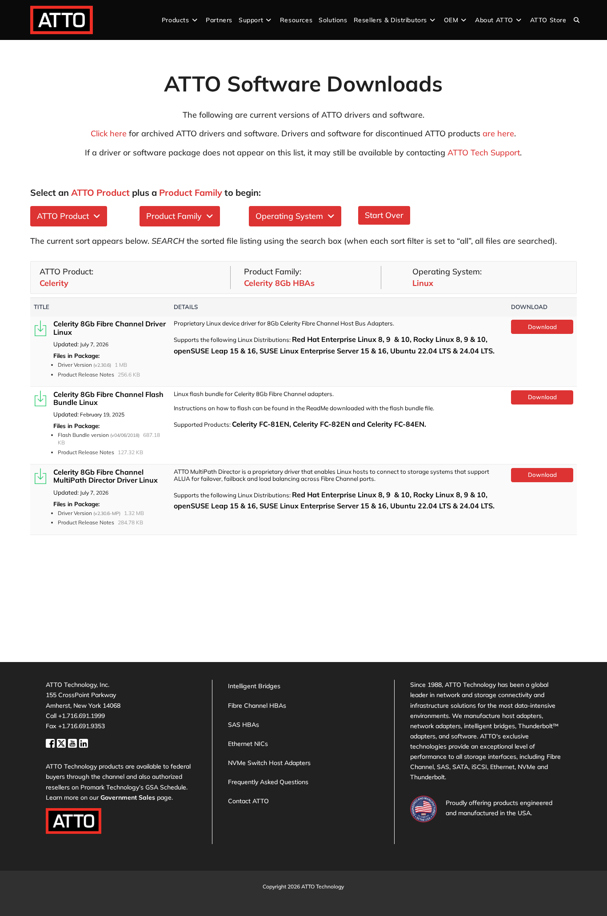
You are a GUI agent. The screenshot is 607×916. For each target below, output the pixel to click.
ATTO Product (65, 216)
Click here (109, 133)
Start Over (384, 215)
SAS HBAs (243, 725)
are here (498, 133)
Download (542, 326)
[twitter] (62, 742)
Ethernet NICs (248, 744)
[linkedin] (83, 742)
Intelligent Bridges (254, 686)
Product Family (176, 216)
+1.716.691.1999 (81, 716)
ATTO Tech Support (483, 152)
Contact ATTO (248, 801)
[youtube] (73, 742)
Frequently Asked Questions (268, 782)
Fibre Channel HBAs (257, 706)
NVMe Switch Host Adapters (269, 763)
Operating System (291, 216)
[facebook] (51, 742)
